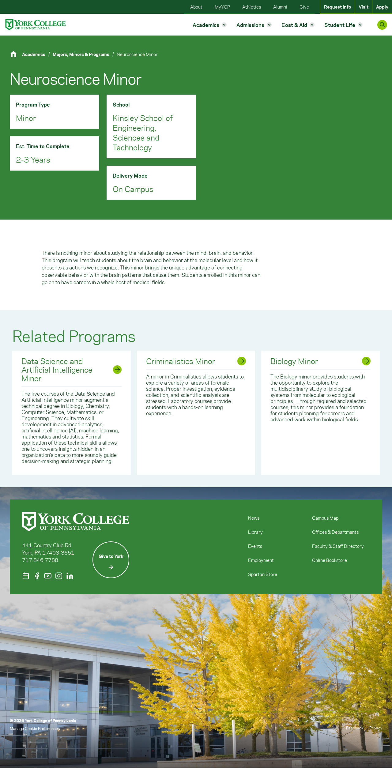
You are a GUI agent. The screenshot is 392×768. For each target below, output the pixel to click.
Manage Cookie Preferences (35, 728)
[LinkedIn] (70, 576)
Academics (33, 54)
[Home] (16, 54)
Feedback (354, 727)
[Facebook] (36, 576)
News (253, 518)
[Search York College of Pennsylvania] (382, 25)
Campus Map (325, 518)
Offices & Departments (335, 532)
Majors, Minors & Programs (81, 54)
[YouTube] (47, 576)
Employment (261, 560)
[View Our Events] (25, 576)
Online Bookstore (329, 560)
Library (255, 532)
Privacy (375, 727)
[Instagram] (58, 576)
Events (255, 546)
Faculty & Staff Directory (338, 546)
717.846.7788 (40, 559)
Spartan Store (262, 574)
